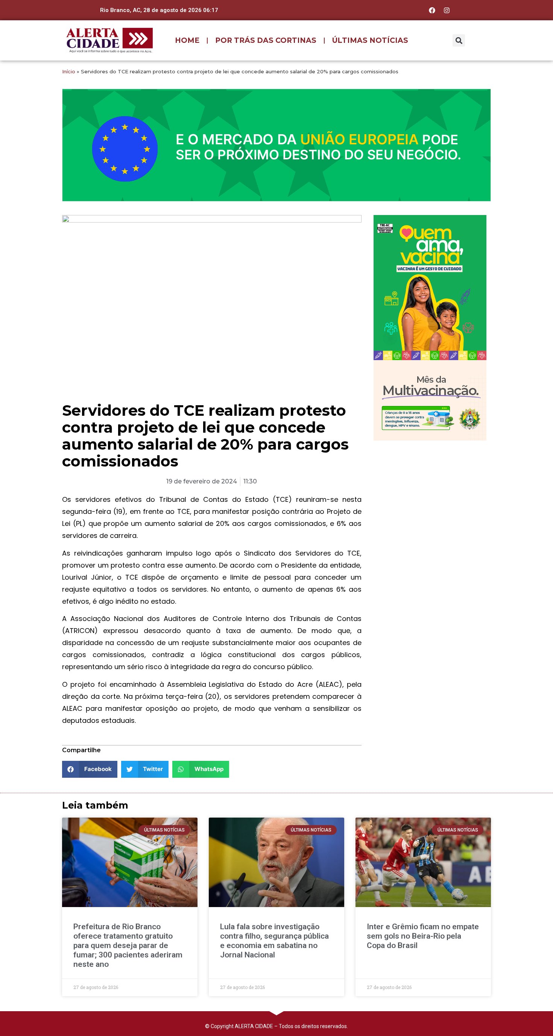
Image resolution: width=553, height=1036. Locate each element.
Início (68, 71)
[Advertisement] (430, 495)
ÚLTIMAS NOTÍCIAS (370, 40)
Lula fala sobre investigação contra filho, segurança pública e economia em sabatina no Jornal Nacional (274, 941)
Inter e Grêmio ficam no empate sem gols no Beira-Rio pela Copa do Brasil (423, 936)
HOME (187, 40)
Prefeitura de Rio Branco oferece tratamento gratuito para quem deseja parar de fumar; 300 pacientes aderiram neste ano (127, 945)
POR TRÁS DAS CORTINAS (265, 40)
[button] (459, 40)
